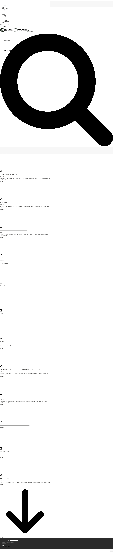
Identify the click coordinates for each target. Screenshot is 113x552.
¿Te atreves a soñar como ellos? (9, 174)
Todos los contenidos (6, 21)
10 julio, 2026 (2, 260)
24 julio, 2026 (2, 204)
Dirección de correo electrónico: (6, 540)
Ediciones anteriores (4, 13)
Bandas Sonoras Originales (7, 20)
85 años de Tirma (4, 451)
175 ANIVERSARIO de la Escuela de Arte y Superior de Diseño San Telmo (20, 369)
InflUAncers (3, 202)
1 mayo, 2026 (2, 480)
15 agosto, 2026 (2, 176)
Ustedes (2, 397)
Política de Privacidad (28, 550)
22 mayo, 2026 (2, 399)
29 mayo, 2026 (2, 371)
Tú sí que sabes (4, 258)
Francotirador (4, 285)
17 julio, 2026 (2, 232)
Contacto (3, 22)
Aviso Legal (22, 550)
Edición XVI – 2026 (5, 8)
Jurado (4, 9)
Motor (2, 313)
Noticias (5, 15)
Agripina (4, 5)
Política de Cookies (35, 550)
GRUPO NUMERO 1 (4, 341)
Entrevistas (5, 16)
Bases (4, 10)
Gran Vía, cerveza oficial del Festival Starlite (13, 230)
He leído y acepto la (8, 542)
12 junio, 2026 (2, 343)
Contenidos (3, 14)
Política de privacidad (11, 542)
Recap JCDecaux (4, 478)
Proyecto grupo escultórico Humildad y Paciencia (14, 425)
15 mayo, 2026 (2, 427)
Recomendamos (6, 17)
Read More (1, 181)
